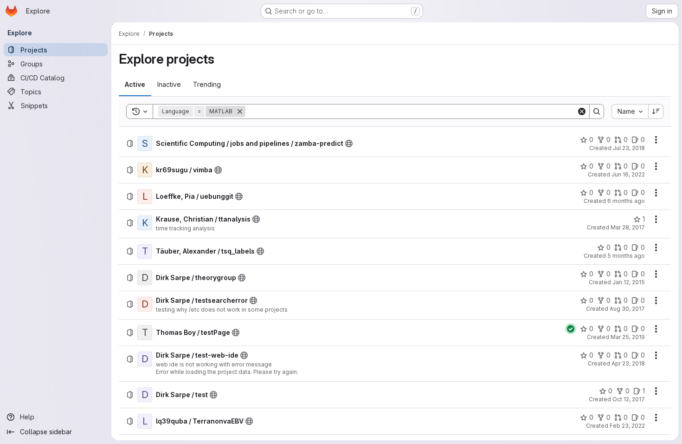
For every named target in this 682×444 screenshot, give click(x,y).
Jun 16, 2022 (628, 174)
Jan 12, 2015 (628, 282)
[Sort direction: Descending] (656, 111)
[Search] (596, 111)
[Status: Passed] (570, 328)
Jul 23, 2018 (629, 147)
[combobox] (629, 111)
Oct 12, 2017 (628, 399)
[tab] (135, 84)
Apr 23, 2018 (628, 363)
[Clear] (581, 111)
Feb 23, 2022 (627, 425)
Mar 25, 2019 (628, 336)
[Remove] (239, 111)
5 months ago (626, 255)
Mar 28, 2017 (628, 227)
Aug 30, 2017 (627, 308)
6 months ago (626, 200)
